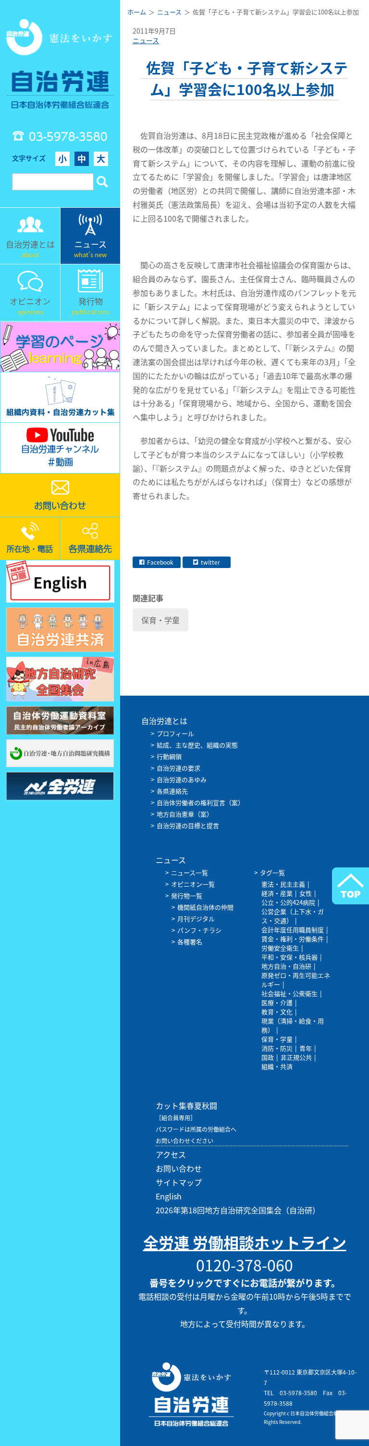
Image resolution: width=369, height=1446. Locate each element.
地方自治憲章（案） (185, 813)
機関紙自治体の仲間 (205, 907)
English (169, 1196)
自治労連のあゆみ (182, 779)
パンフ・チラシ (199, 930)
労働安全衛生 (280, 947)
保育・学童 (160, 620)
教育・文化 (277, 1011)
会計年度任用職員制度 (292, 929)
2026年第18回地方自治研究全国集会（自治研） (238, 1210)
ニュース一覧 (189, 872)
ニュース (146, 40)
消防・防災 (277, 1048)
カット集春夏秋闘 (186, 1105)
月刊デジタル (196, 918)
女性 (305, 893)
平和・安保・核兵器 (289, 956)
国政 (267, 1057)
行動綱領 (169, 756)
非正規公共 (296, 1057)
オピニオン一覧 (193, 884)
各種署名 (189, 941)
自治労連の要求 (178, 767)
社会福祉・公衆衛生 (289, 993)
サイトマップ (179, 1182)
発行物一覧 (186, 895)
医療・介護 (277, 1002)
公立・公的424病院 (288, 902)
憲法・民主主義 (283, 884)
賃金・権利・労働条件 (292, 938)
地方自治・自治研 (286, 966)
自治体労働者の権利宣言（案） (200, 802)
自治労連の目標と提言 (188, 825)
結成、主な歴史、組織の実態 (197, 744)
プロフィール (175, 733)
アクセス (171, 1154)
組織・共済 (277, 1066)
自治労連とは (164, 720)
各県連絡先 (172, 790)
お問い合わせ (179, 1168)
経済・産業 (277, 893)
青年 (305, 1048)
